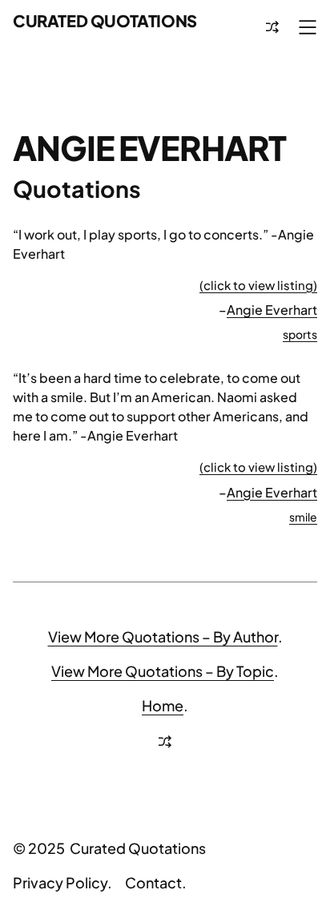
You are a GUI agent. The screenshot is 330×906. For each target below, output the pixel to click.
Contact (153, 882)
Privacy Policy (60, 882)
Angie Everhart (272, 309)
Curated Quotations (105, 20)
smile (303, 516)
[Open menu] (307, 27)
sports (300, 334)
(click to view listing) (258, 284)
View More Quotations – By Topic (162, 671)
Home (162, 705)
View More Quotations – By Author (163, 636)
